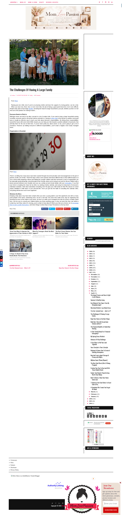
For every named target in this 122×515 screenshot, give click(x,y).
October (93, 279)
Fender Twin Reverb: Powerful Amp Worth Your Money (100, 374)
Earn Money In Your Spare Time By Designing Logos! (100, 304)
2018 (90, 270)
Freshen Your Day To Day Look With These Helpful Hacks (100, 369)
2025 (90, 253)
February (94, 394)
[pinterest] (108, 2)
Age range (91, 202)
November (94, 277)
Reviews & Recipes (52, 2)
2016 (90, 399)
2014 (90, 403)
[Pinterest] (1, 260)
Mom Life (23, 2)
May (92, 291)
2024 (90, 256)
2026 (90, 251)
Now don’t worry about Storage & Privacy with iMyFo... (100, 356)
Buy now (109, 219)
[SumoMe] (1, 265)
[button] (111, 487)
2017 (90, 272)
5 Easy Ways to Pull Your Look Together (99, 343)
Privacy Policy (15, 470)
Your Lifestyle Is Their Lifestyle (99, 347)
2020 (90, 265)
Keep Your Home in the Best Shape (100, 319)
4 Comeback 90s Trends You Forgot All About (100, 388)
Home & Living (32, 2)
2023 (90, 258)
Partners (13, 465)
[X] (1, 257)
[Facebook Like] (1, 254)
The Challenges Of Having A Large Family (100, 315)
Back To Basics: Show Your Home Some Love (100, 379)
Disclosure (14, 467)
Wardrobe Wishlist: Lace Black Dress (101, 308)
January (93, 396)
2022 (90, 261)
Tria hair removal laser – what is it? (101, 311)
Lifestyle (13, 2)
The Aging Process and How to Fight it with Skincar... (101, 296)
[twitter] (99, 2)
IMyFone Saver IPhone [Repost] (99, 360)
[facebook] (102, 2)
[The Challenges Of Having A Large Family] (44, 62)
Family (31, 95)
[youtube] (112, 2)
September (94, 281)
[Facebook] (1, 252)
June (92, 288)
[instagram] (105, 2)
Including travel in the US (97, 207)
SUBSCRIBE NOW (111, 510)
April (92, 293)
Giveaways (14, 460)
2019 (90, 267)
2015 (90, 401)
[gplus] (59, 503)
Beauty (41, 2)
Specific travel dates (96, 209)
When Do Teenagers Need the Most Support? (43, 232)
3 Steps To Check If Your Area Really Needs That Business (19, 255)
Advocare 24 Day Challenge (98, 340)
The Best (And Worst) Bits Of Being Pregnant (100, 364)
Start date (91, 212)
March (93, 391)
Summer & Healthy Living (98, 300)
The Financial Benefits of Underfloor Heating (100, 328)
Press (12, 462)
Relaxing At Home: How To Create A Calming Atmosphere (100, 351)
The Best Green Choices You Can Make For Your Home (65, 232)
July (92, 286)
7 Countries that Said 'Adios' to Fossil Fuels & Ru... (101, 384)
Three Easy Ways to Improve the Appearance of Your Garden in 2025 (21, 232)
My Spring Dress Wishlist (98, 336)
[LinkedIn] (1, 263)
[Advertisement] (99, 62)
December (94, 274)
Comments (37, 95)
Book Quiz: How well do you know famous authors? (99, 323)
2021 (90, 263)
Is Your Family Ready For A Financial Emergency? (100, 333)
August (93, 284)
